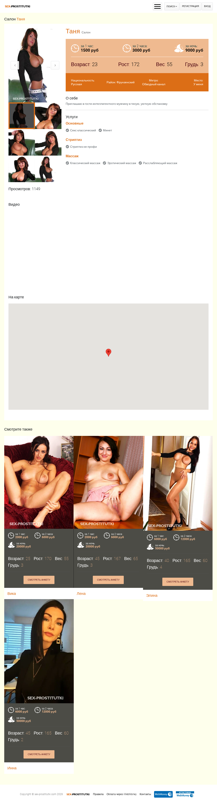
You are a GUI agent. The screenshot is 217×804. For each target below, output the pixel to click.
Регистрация (190, 6)
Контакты (145, 794)
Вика (11, 593)
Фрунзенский (126, 82)
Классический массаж (85, 163)
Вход (207, 6)
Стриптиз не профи (83, 146)
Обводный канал (153, 84)
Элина (151, 595)
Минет (107, 130)
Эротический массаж (121, 163)
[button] (108, 352)
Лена (81, 593)
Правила (98, 794)
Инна (12, 768)
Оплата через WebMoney (122, 794)
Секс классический (83, 130)
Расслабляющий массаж (160, 163)
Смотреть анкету (39, 580)
